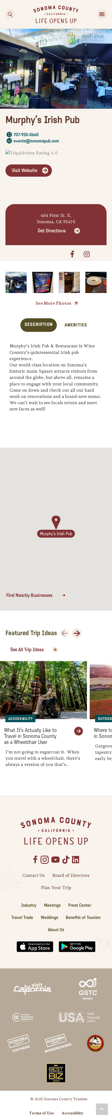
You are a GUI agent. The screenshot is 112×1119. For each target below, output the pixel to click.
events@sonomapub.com (36, 141)
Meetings (52, 905)
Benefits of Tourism (83, 917)
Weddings (49, 917)
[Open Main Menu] (102, 14)
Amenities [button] (75, 325)
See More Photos (53, 303)
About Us (56, 929)
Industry (28, 905)
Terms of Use (41, 1113)
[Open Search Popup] (10, 14)
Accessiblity (72, 1113)
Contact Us (34, 875)
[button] (102, 1109)
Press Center (79, 905)
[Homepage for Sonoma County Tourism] (56, 13)
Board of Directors (70, 875)
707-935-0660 (26, 134)
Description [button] (38, 324)
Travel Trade (22, 917)
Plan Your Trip (56, 887)
